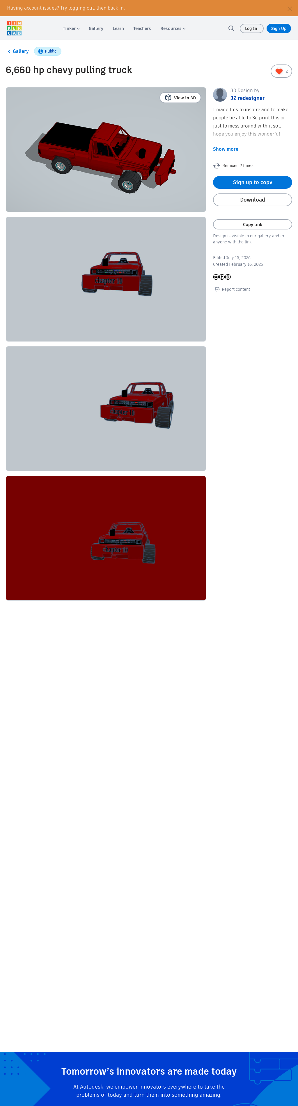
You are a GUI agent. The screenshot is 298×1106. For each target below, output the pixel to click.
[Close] (289, 8)
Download (252, 199)
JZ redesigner (247, 98)
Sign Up (278, 28)
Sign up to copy (252, 182)
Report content (236, 289)
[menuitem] (71, 28)
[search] (231, 28)
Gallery (21, 51)
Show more (225, 149)
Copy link (252, 224)
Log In (251, 28)
